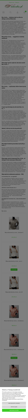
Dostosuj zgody (14, 406)
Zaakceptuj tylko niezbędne (14, 403)
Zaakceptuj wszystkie (14, 410)
